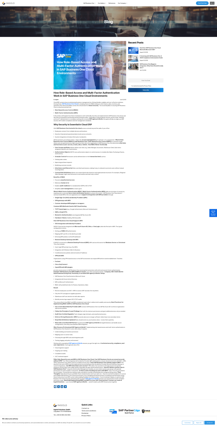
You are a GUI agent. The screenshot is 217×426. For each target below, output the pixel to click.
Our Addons (101, 3)
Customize (187, 422)
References (112, 3)
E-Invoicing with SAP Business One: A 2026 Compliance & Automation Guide (151, 56)
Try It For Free (202, 3)
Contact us (85, 408)
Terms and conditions (89, 411)
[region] (108, 421)
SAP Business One (88, 3)
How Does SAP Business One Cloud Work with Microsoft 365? (150, 48)
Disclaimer (85, 413)
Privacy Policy (86, 415)
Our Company (122, 3)
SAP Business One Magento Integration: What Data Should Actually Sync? (151, 65)
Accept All (209, 422)
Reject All (198, 422)
